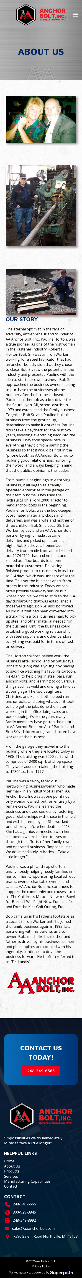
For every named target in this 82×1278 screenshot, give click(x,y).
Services (11, 1176)
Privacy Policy (41, 1266)
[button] (75, 15)
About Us (12, 1166)
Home (9, 1161)
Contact (10, 1186)
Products (11, 1171)
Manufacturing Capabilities (27, 1181)
